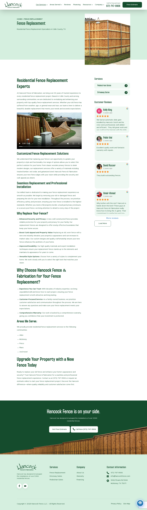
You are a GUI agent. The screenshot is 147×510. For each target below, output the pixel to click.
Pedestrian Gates (56, 480)
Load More (103, 223)
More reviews (112, 218)
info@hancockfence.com (120, 476)
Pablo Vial (107, 137)
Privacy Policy (116, 504)
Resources (87, 5)
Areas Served (55, 5)
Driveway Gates (56, 476)
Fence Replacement (57, 473)
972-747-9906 (113, 6)
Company (98, 5)
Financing (77, 5)
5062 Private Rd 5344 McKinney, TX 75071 (119, 481)
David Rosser (109, 165)
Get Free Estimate (59, 429)
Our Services (41, 5)
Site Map (126, 504)
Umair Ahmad (109, 193)
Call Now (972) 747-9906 (86, 429)
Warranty (80, 476)
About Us (80, 473)
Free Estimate (132, 5)
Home (19, 19)
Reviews (67, 5)
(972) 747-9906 (59, 378)
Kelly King (107, 110)
